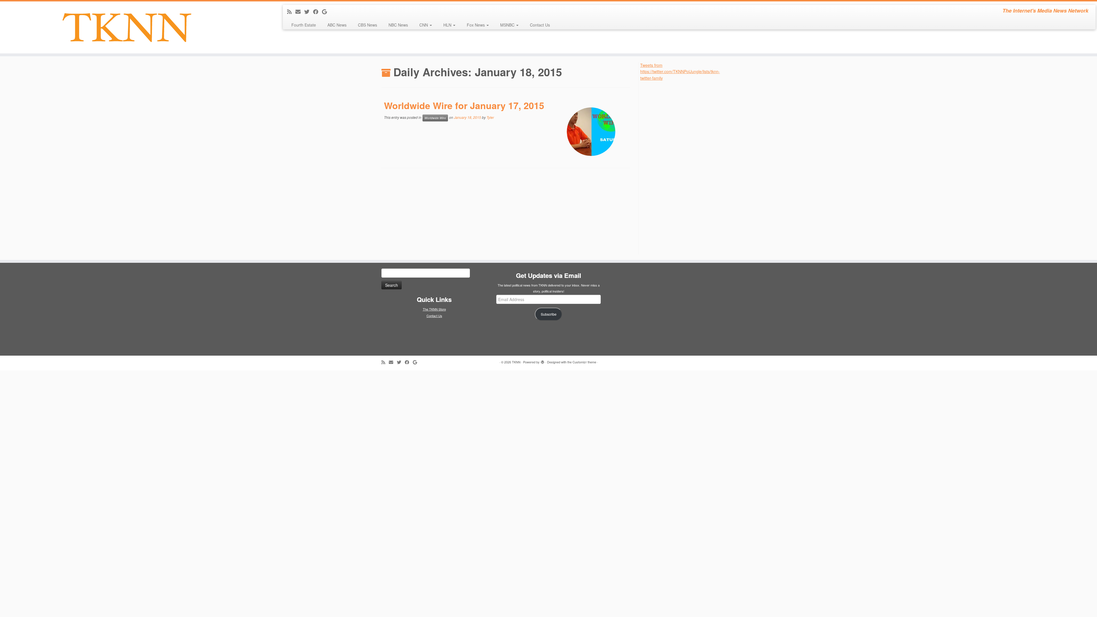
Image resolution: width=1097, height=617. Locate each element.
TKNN (516, 362)
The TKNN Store (434, 309)
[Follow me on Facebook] (317, 11)
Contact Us (540, 25)
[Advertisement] (683, 167)
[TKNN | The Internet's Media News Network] (126, 27)
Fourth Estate (303, 25)
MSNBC (508, 25)
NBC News (398, 25)
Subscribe (548, 314)
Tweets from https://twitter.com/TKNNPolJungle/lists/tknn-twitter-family (680, 71)
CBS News (367, 25)
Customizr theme (584, 362)
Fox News (476, 25)
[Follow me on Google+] (326, 11)
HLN (448, 25)
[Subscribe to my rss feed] (291, 11)
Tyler (490, 117)
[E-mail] (299, 11)
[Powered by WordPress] (543, 361)
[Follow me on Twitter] (308, 11)
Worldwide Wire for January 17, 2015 (464, 105)
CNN (424, 25)
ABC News (337, 25)
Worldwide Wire (435, 118)
